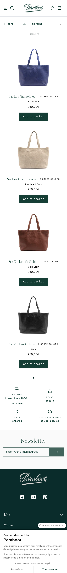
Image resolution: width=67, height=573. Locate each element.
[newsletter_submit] (56, 451)
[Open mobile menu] (5, 8)
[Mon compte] (53, 8)
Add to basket (33, 116)
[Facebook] (22, 497)
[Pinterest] (45, 497)
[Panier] (60, 8)
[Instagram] (33, 497)
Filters (8, 24)
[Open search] (12, 8)
